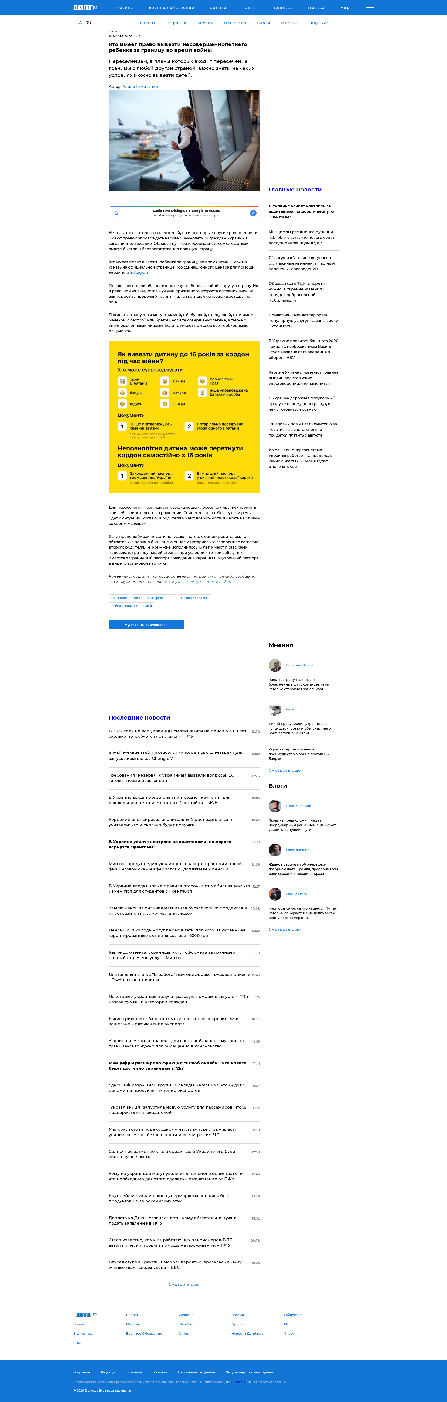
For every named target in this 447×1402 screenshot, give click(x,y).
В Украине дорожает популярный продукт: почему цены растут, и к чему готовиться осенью (302, 404)
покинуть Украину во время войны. (197, 582)
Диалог (113, 31)
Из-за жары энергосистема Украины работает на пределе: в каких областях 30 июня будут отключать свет (300, 458)
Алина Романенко (140, 86)
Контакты (135, 1372)
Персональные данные (196, 1372)
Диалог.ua (238, 1382)
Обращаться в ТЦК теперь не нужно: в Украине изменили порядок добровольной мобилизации (297, 292)
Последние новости (139, 717)
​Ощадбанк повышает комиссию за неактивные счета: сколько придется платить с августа (303, 429)
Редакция (109, 1372)
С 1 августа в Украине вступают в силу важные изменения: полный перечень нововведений (302, 263)
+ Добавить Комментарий (146, 625)
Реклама (160, 1372)
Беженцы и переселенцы (154, 598)
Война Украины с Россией (131, 605)
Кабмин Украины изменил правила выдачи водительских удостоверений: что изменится (303, 378)
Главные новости (295, 189)
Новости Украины (195, 598)
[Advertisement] (184, 667)
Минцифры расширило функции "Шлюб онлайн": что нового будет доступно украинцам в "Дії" (302, 237)
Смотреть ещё (184, 1284)
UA (78, 22)
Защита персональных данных (250, 1372)
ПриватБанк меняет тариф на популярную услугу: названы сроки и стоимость (303, 320)
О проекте (81, 1372)
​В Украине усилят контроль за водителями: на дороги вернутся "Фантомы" (302, 211)
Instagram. (140, 272)
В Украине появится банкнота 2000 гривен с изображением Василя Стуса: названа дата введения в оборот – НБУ (304, 349)
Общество (119, 598)
